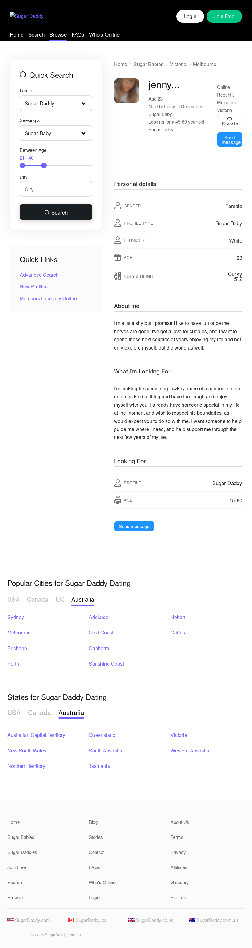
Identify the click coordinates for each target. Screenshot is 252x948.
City (24, 177)
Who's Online (104, 34)
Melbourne (204, 64)
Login (190, 16)
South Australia (105, 750)
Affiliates (179, 867)
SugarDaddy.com (32, 920)
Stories (96, 837)
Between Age (33, 154)
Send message (231, 139)
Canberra (99, 648)
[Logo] (27, 16)
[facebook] (11, 936)
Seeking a (30, 120)
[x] (22, 936)
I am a (26, 90)
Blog (93, 822)
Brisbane (17, 648)
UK (60, 599)
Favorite (230, 123)
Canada (37, 599)
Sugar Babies (148, 64)
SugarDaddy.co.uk (154, 920)
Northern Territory (26, 765)
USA (13, 599)
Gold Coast (101, 632)
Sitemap (179, 897)
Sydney (15, 617)
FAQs (78, 34)
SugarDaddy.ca (90, 920)
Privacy (178, 852)
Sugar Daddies (22, 852)
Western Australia (190, 750)
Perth (13, 663)
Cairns (178, 632)
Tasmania (99, 765)
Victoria (178, 64)
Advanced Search (39, 274)
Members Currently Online (48, 298)
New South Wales (26, 750)
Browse (58, 34)
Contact (96, 852)
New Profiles (34, 286)
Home (16, 34)
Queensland (102, 734)
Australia (82, 599)
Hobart (178, 617)
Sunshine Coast (106, 663)
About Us (180, 822)
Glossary (180, 882)
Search (36, 34)
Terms (177, 837)
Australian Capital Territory (36, 734)
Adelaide (98, 617)
